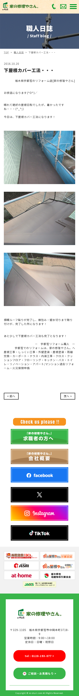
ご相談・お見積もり (41, 673)
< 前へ (11, 396)
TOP (6, 52)
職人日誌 (19, 52)
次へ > (68, 396)
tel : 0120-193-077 (39, 656)
